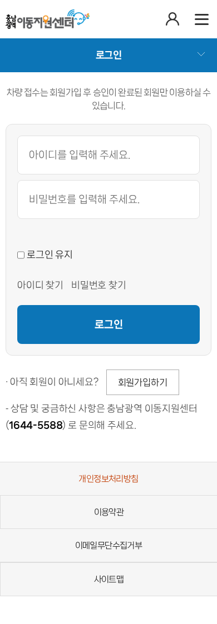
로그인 (109, 324)
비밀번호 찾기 (98, 285)
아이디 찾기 (40, 285)
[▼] (108, 55)
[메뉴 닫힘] (201, 19)
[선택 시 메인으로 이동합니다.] (48, 19)
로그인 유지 (48, 254)
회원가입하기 (142, 382)
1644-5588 (36, 425)
